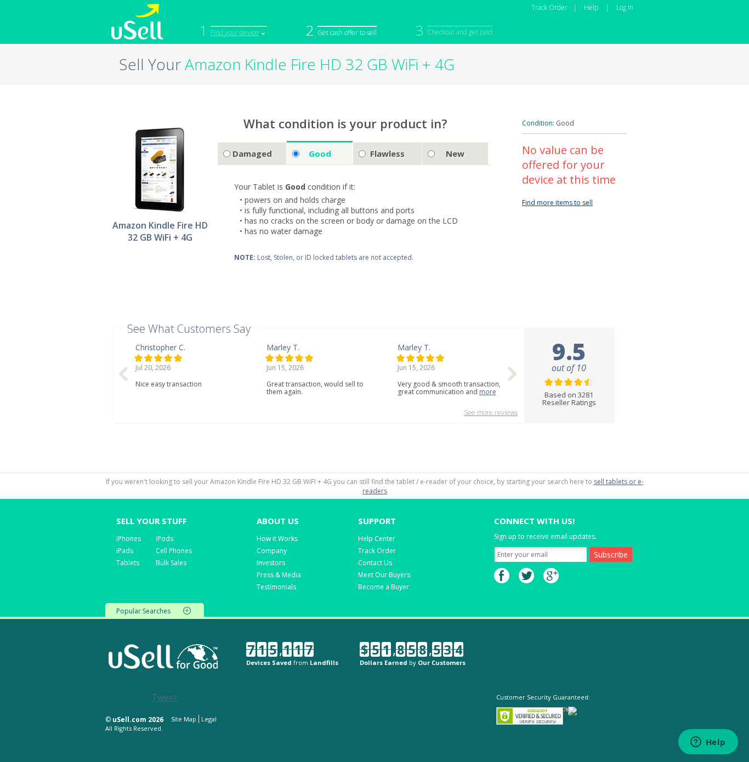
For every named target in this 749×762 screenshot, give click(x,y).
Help (591, 7)
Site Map (183, 719)
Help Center (376, 538)
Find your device (235, 32)
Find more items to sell (557, 202)
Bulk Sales (171, 562)
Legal (209, 719)
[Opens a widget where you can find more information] (708, 743)
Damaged (252, 153)
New (455, 153)
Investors (271, 562)
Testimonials (276, 587)
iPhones (128, 538)
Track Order (549, 7)
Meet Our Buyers (384, 574)
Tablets (127, 562)
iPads (124, 550)
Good (320, 153)
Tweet (164, 697)
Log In (624, 7)
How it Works (277, 538)
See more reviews (491, 412)
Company (272, 550)
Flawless (387, 153)
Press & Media (279, 574)
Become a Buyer (383, 587)
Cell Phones (174, 550)
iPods (164, 538)
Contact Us (375, 562)
